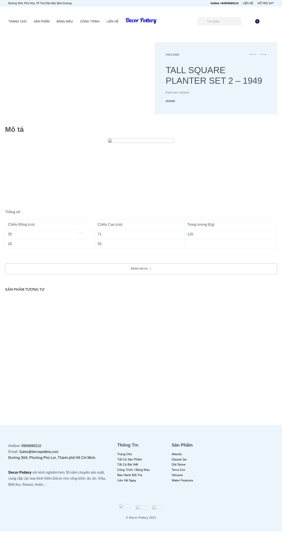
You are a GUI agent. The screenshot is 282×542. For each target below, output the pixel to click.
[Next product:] (263, 56)
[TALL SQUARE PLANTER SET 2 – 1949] (182, 101)
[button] (141, 268)
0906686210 (31, 446)
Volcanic (173, 54)
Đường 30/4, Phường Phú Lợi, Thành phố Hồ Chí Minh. (52, 458)
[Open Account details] (271, 21)
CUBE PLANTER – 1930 (175, 384)
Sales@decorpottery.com (38, 452)
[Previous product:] (253, 56)
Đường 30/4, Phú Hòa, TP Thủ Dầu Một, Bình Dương (40, 3)
